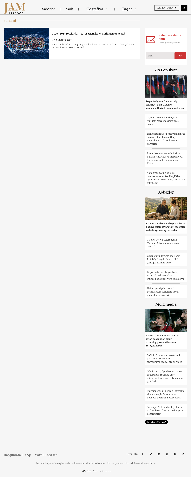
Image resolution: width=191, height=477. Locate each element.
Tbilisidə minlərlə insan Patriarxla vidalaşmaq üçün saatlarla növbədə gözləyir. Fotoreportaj (166, 394)
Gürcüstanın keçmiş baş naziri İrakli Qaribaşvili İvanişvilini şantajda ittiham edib (163, 259)
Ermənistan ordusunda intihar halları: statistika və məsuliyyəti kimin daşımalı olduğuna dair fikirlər (164, 158)
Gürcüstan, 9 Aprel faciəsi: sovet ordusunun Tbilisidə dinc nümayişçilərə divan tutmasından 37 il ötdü (165, 376)
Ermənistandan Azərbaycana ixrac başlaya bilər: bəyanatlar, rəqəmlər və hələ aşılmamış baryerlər (166, 138)
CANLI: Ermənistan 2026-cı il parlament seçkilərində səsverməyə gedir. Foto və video (164, 358)
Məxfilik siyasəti (46, 455)
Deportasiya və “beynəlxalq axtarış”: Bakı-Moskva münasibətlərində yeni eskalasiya (165, 104)
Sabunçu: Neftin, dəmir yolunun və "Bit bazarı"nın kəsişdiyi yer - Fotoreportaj (165, 410)
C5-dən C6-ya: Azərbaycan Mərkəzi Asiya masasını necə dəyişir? (163, 121)
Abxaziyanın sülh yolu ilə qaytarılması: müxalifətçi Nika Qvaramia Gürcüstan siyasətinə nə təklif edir (166, 177)
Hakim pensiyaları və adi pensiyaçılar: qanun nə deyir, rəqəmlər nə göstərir (163, 291)
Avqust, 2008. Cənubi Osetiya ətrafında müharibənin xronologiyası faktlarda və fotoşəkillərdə (162, 340)
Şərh (69, 9)
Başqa (127, 9)
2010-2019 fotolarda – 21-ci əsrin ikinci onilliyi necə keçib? (88, 33)
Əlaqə (27, 455)
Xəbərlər (48, 9)
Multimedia (166, 304)
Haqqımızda (12, 455)
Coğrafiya (94, 9)
